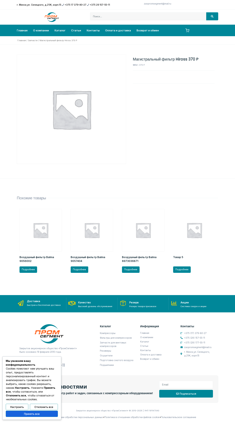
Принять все (32, 413)
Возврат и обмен (148, 30)
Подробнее (28, 269)
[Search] (212, 16)
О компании (41, 30)
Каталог (60, 30)
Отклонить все (43, 407)
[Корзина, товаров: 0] (187, 30)
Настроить (17, 407)
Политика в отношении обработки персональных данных (71, 417)
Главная (22, 30)
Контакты (93, 30)
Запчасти (33, 40)
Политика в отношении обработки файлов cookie (131, 417)
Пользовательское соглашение (178, 417)
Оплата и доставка (118, 30)
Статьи (76, 30)
